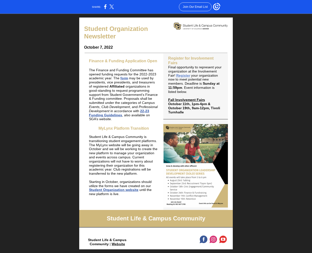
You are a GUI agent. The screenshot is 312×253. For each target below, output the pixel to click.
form (124, 78)
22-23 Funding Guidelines (119, 113)
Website (118, 244)
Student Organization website (113, 190)
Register (183, 75)
